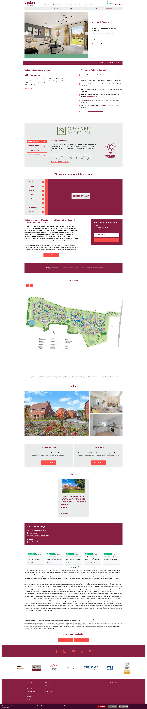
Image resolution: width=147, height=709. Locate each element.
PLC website (48, 685)
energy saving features (91, 96)
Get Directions (33, 533)
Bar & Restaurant (33, 203)
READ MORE (64, 513)
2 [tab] (74, 438)
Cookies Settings (102, 706)
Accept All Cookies (123, 706)
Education (32, 182)
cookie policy (7, 707)
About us (77, 5)
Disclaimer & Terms (31, 685)
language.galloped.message (106, 33)
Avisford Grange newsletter (95, 111)
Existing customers (88, 5)
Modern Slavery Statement (33, 694)
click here (105, 580)
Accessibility (29, 699)
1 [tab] (72, 438)
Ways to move (57, 5)
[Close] (144, 706)
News (117, 62)
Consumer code (48, 691)
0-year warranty (104, 105)
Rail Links (31, 186)
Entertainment (33, 207)
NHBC (46, 688)
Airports (31, 190)
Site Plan (102, 62)
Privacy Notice (30, 688)
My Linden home (118, 5)
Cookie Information (31, 691)
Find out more (49, 462)
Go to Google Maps (106, 240)
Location (110, 62)
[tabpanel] (73, 413)
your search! (108, 8)
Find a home (46, 5)
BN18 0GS (96, 30)
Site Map (29, 696)
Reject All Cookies (112, 706)
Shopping (31, 211)
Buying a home (68, 5)
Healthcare (32, 199)
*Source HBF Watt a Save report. (60, 161)
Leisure (31, 194)
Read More (51, 254)
